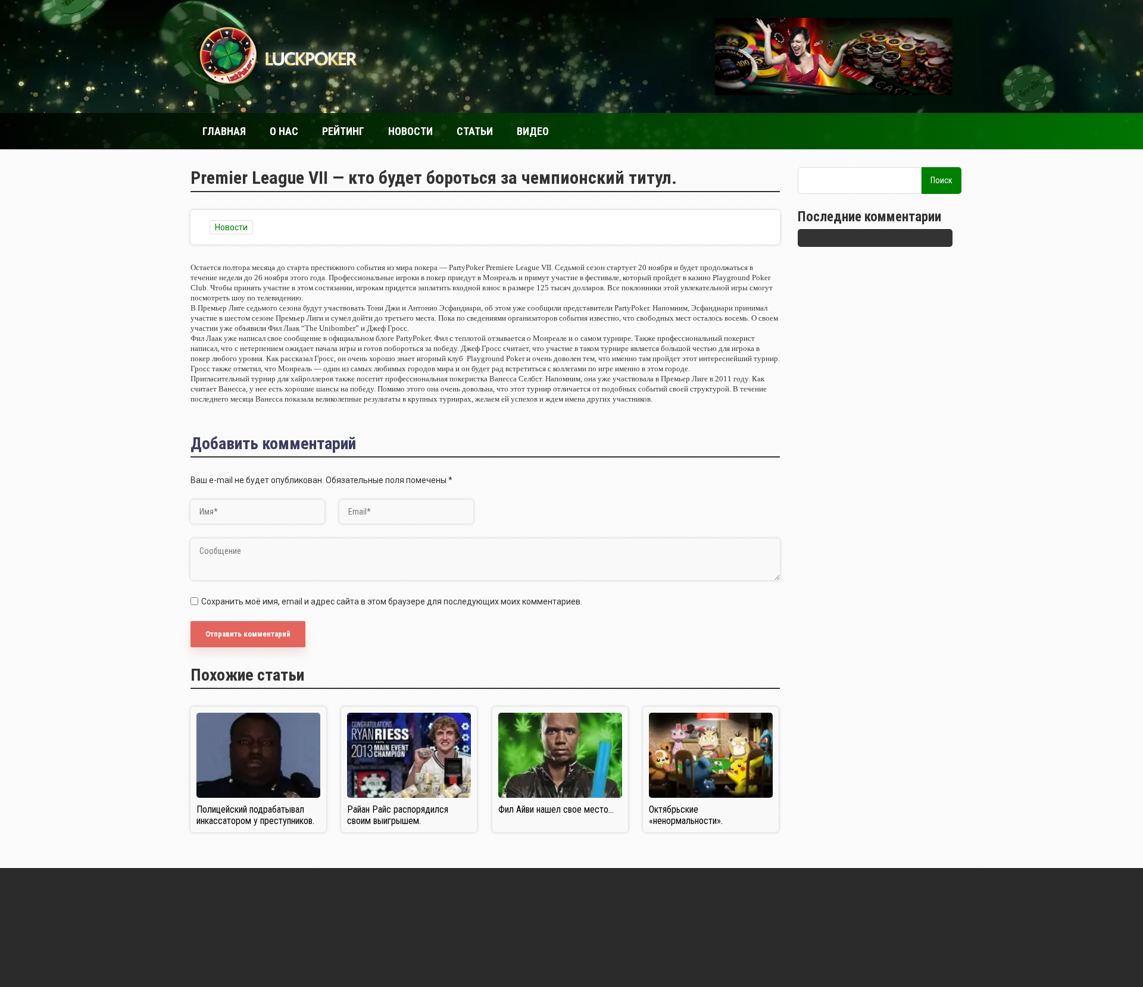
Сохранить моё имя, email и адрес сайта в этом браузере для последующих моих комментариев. (391, 601)
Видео (533, 131)
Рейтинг (343, 131)
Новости (410, 131)
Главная (224, 131)
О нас (284, 131)
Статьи (475, 131)
